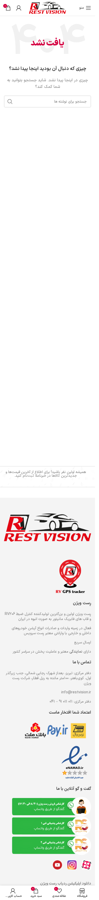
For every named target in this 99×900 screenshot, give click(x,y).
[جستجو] (10, 101)
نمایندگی (75, 651)
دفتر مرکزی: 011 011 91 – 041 (70, 701)
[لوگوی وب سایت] (47, 8)
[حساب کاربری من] (18, 8)
